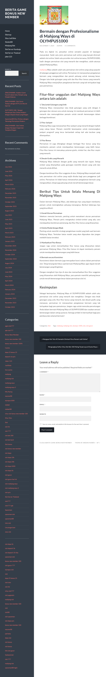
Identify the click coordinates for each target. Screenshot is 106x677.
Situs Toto (8, 418)
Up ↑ (98, 443)
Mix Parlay (9, 392)
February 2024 (10, 289)
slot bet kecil (9, 440)
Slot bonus (8, 444)
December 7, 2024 (47, 46)
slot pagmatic (9, 595)
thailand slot (9, 655)
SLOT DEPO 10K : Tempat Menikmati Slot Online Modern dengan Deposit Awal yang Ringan (16, 112)
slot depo (8, 453)
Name (42, 395)
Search (8, 69)
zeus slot (8, 532)
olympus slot (9, 570)
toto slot (8, 523)
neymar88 (8, 396)
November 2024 (10, 250)
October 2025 (10, 202)
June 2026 (8, 171)
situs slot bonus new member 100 (16, 414)
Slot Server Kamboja (13, 49)
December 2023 (10, 298)
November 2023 (10, 303)
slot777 (7, 501)
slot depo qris (9, 621)
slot (6, 574)
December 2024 (10, 246)
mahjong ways (10, 383)
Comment (44, 372)
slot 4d (7, 587)
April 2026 (8, 180)
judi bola (8, 634)
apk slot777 (9, 330)
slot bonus (8, 642)
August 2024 (9, 263)
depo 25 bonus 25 (11, 352)
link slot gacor (10, 651)
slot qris (8, 492)
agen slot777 (9, 326)
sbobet (7, 405)
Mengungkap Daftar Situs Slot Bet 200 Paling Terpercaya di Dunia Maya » (73, 347)
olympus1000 (9, 400)
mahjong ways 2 (10, 387)
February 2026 (10, 189)
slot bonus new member (13, 449)
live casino (8, 370)
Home (7, 31)
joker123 (8, 57)
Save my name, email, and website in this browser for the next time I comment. (66, 424)
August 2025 (9, 211)
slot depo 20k (9, 462)
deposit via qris (10, 357)
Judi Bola (8, 365)
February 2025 (10, 237)
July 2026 (8, 167)
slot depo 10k (9, 457)
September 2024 (11, 259)
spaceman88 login (11, 668)
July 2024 (8, 268)
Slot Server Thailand (12, 53)
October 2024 (10, 254)
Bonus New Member (12, 335)
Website (43, 414)
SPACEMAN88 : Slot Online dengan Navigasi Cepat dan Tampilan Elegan (14, 128)
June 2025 (8, 219)
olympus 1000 (77, 326)
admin (59, 46)
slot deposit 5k (10, 548)
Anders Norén (89, 443)
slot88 (7, 612)
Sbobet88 (9, 42)
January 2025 (10, 241)
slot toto (8, 582)
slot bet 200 (9, 435)
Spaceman (8, 510)
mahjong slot (9, 378)
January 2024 (10, 294)
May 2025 (8, 224)
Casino (7, 348)
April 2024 (8, 281)
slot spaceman (10, 617)
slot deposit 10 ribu (11, 553)
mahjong (8, 374)
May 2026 (8, 176)
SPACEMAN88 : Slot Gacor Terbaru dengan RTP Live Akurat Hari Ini (16, 103)
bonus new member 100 (13, 339)
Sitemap (8, 35)
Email (42, 404)
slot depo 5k (9, 470)
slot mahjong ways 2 (12, 488)
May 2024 (8, 276)
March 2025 (9, 233)
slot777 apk (9, 506)
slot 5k (7, 427)
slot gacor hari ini (11, 479)
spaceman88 (9, 519)
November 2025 (10, 197)
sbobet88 (8, 409)
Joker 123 (8, 361)
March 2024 (9, 285)
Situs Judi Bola (10, 38)
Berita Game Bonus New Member (15, 13)
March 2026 (9, 184)
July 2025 (8, 215)
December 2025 (10, 193)
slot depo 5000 (10, 466)
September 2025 (11, 206)
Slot (6, 422)
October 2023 (10, 307)
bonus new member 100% (13, 343)
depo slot (8, 638)
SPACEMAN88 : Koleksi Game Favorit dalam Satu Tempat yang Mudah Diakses (16, 95)
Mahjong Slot (10, 46)
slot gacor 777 (10, 565)
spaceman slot (10, 514)
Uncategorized (10, 527)
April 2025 (8, 228)
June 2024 (8, 272)
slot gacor (8, 475)
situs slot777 (9, 591)
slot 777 (8, 431)
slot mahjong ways (11, 484)
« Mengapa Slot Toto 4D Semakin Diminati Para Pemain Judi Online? (65, 339)
